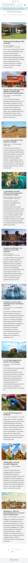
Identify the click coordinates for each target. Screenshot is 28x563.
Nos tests (11, 45)
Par (8, 47)
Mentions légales (14, 559)
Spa (20, 197)
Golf (4, 45)
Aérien (5, 95)
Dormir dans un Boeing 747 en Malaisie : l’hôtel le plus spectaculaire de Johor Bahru (14, 91)
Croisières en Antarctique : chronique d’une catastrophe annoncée (13, 303)
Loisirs (7, 45)
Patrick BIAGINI (14, 12)
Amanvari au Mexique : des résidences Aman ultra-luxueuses (13, 249)
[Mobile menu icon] (24, 5)
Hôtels (8, 95)
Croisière (6, 307)
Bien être (6, 197)
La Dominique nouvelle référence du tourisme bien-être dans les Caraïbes (13, 193)
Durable (5, 144)
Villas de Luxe (10, 254)
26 (12, 551)
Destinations (11, 197)
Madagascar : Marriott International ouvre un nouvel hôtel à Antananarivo (14, 512)
